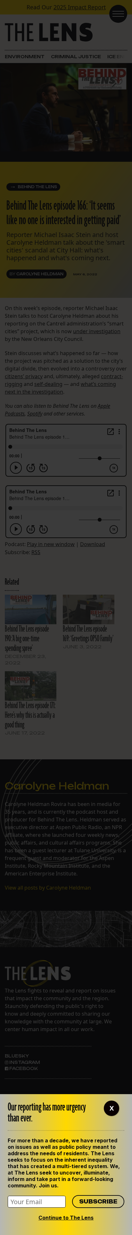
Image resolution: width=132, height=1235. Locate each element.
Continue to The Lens (66, 1217)
